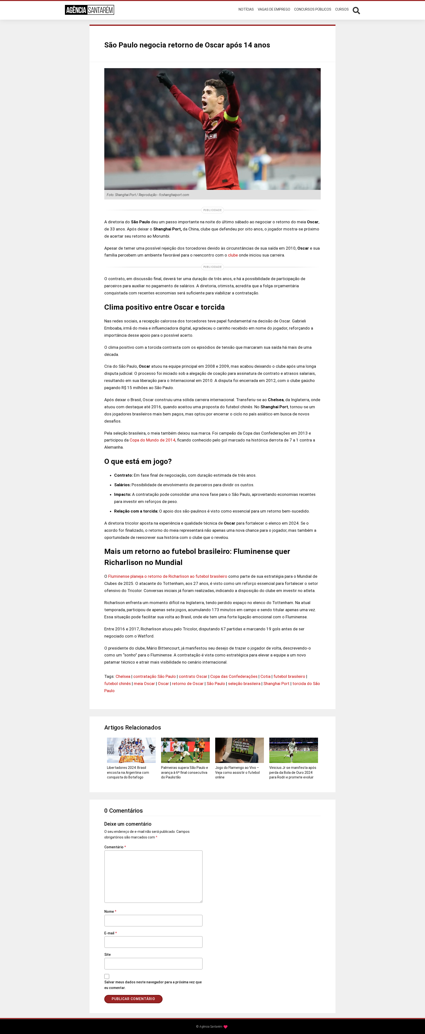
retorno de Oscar (188, 683)
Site (107, 955)
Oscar (163, 683)
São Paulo (216, 683)
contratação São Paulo (154, 676)
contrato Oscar (193, 676)
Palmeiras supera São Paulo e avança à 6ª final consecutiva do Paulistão (184, 772)
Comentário (115, 847)
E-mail (110, 933)
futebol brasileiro (289, 676)
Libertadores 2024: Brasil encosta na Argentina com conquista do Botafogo (128, 772)
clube (233, 255)
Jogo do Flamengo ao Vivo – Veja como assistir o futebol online (237, 772)
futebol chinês (117, 683)
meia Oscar (144, 683)
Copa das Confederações (234, 676)
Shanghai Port (276, 683)
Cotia (265, 676)
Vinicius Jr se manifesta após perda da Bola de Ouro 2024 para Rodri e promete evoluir (292, 772)
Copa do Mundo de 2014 (152, 440)
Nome (110, 911)
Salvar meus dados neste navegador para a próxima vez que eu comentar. (153, 985)
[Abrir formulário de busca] (356, 10)
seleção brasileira (244, 683)
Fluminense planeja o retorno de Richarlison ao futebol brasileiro (167, 576)
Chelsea (123, 676)
